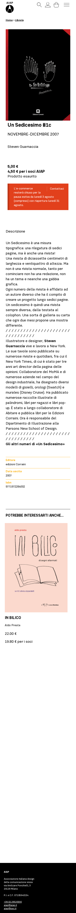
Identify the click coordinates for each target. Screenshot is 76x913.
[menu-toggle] (66, 5)
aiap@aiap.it (10, 905)
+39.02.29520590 (13, 901)
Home (9, 20)
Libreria (19, 20)
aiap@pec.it (10, 908)
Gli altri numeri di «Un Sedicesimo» (35, 444)
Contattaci (57, 188)
